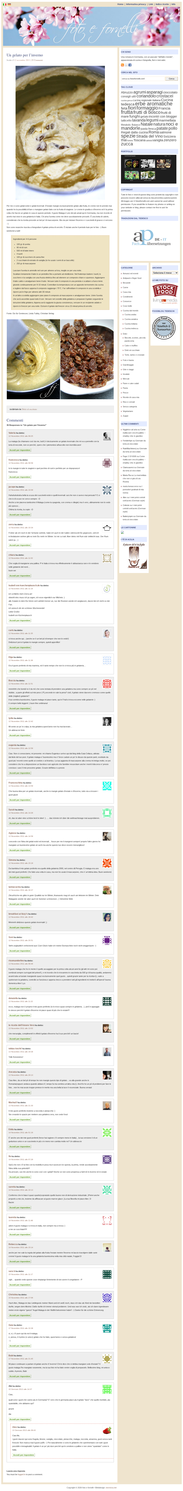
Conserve (127, 301)
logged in (22, 1474)
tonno (130, 140)
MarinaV (13, 1102)
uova (149, 140)
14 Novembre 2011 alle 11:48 (21, 1220)
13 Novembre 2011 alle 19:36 (21, 1052)
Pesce (125, 393)
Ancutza (13, 1072)
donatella (13, 998)
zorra (11, 524)
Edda (11, 1129)
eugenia (13, 745)
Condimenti (127, 297)
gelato (144, 116)
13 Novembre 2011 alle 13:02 (21, 1028)
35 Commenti (37, 60)
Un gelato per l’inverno (25, 54)
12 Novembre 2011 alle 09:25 (21, 436)
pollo (173, 128)
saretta (12, 1187)
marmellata (167, 120)
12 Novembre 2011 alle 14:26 (21, 813)
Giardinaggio (128, 365)
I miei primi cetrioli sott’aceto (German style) (134, 508)
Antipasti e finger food (132, 278)
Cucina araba (130, 314)
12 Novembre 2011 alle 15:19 (21, 863)
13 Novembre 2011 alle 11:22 (21, 1001)
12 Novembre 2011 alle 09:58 (21, 463)
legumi (152, 120)
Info (173, 4)
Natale (147, 124)
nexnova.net (111, 1488)
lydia (11, 718)
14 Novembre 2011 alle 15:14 (21, 1247)
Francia (164, 108)
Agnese (12, 833)
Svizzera (169, 136)
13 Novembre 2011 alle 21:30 (21, 1106)
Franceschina (16, 783)
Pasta (125, 388)
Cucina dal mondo (130, 311)
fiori (132, 108)
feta (124, 108)
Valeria (12, 433)
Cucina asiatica (131, 319)
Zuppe (125, 416)
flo (10, 1156)
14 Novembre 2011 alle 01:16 (21, 1133)
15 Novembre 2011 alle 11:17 (21, 1274)
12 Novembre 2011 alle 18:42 (21, 917)
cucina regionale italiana (146, 100)
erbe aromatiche (153, 103)
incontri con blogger (163, 116)
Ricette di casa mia (131, 397)
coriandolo (146, 96)
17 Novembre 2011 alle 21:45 (21, 1359)
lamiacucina (15, 887)
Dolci (125, 334)
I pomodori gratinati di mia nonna (133, 489)
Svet (11, 937)
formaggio (147, 108)
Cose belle (127, 306)
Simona (12, 860)
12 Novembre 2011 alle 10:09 (21, 490)
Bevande (126, 283)
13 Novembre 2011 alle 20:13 (21, 1075)
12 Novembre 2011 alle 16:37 (21, 890)
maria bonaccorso (131, 486)
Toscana (139, 140)
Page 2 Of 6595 (129, 456)
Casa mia (127, 292)
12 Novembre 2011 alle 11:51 (21, 684)
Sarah (12, 809)
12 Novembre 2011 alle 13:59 (21, 786)
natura (159, 124)
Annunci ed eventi (130, 273)
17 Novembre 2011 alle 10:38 (21, 1328)
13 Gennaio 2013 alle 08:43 (24, 1430)
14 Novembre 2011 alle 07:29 (21, 1159)
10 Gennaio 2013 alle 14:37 (20, 1389)
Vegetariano (128, 411)
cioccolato (170, 92)
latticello (126, 120)
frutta (127, 112)
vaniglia (157, 140)
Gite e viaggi (128, 369)
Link (151, 4)
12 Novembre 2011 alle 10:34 (21, 528)
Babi (11, 1355)
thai (124, 140)
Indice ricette (162, 4)
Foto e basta (128, 360)
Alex (14, 1427)
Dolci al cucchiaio (29, 409)
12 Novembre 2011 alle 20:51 (21, 940)
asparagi (155, 92)
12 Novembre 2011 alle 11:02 (21, 558)
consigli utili (128, 96)
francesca (14, 460)
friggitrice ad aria (130, 429)
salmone (165, 132)
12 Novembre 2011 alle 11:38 (21, 660)
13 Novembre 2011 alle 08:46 (21, 964)
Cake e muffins (131, 345)
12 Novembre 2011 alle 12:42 (21, 721)
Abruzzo (127, 92)
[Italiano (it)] (4, 4)
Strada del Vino (149, 136)
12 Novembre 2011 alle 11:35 (21, 633)
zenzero (170, 140)
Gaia (11, 1325)
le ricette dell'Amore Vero (21, 1025)
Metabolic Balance (130, 124)
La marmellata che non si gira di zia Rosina (134, 478)
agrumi (139, 92)
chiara (12, 555)
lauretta (12, 1217)
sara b (12, 1271)
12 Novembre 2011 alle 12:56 (21, 748)
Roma (154, 132)
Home (120, 4)
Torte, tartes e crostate (134, 355)
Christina (13, 1294)
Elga (11, 657)
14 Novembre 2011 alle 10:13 (21, 1190)
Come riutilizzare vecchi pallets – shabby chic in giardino (134, 432)
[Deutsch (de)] (9, 4)
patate (162, 128)
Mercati (126, 379)
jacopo (12, 487)
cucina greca (126, 100)
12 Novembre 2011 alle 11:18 (21, 589)
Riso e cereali (129, 402)
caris (11, 630)
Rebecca (13, 1244)
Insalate (126, 374)
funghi (134, 116)
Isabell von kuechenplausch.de (24, 585)
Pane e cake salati (131, 383)
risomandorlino (16, 960)
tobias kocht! (15, 1048)
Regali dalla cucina (134, 132)
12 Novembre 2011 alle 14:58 (21, 836)
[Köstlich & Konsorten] (163, 340)
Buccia (12, 680)
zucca (127, 143)
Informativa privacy (136, 4)
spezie (128, 136)
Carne (125, 287)
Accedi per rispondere (19, 450)
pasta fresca (148, 128)
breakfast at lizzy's (18, 914)
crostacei (164, 96)
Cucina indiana (131, 324)
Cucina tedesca (131, 328)
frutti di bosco (146, 112)
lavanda (139, 120)
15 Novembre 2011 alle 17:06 (21, 1298)
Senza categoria (130, 406)
